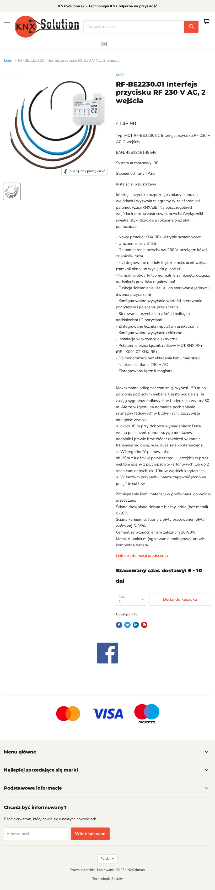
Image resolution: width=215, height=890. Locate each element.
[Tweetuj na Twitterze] (127, 625)
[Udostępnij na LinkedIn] (136, 625)
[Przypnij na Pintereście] (144, 625)
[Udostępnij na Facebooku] (119, 625)
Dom (8, 60)
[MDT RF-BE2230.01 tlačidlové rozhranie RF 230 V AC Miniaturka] (11, 191)
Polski (105, 858)
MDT (120, 75)
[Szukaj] (191, 27)
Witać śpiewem (90, 834)
